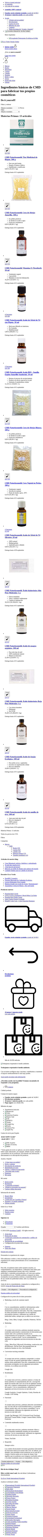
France (13, 1498)
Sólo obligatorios (13, 1289)
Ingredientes (8, 1198)
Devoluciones (13, 22)
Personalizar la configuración (28, 1289)
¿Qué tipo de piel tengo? (12, 867)
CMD (10, 846)
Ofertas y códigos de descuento (14, 1169)
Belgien (14, 1532)
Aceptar (4, 1289)
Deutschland (19, 1491)
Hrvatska (15, 1503)
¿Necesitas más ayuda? (12, 1171)
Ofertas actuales (10, 1203)
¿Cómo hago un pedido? (12, 1162)
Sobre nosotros (9, 1210)
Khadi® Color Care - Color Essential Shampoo (20, 901)
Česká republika (22, 1522)
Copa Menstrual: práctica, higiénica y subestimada (20, 863)
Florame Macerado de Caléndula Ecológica (18, 880)
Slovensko (16, 1520)
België (13, 1529)
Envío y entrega (10, 1164)
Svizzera (15, 1516)
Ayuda (7, 18)
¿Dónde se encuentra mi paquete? (15, 1187)
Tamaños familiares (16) (20, 855)
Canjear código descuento (13, 1189)
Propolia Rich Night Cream (13, 897)
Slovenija (16, 1496)
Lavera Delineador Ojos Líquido (15, 882)
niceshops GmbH (15, 1230)
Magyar (14, 1507)
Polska (13, 1505)
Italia (11, 1489)
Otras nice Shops (10, 1248)
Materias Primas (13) (19, 853)
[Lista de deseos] (6, 59)
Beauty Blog (9, 1196)
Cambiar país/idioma (22, 1227)
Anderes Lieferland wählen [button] (9, 1482)
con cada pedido (19, 15)
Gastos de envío (14, 24)
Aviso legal (8, 1234)
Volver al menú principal (12, 2)
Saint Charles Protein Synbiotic (14, 899)
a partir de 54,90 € (21, 13)
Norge (13, 1534)
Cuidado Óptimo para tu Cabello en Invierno (19, 870)
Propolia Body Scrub (11, 894)
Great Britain (19, 1492)
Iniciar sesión (9, 1182)
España (13, 1494)
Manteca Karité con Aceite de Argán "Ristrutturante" (21, 884)
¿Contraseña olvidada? (12, 1185)
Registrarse (8, 1183)
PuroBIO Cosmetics (11, 878)
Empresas (8, 1173)
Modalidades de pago (11, 1168)
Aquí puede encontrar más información (13, 1077)
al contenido (8, 4)
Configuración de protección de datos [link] (16, 1243)
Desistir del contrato (7, 1252)
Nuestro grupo (9, 1212)
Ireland (13, 1523)
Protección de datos (11, 1236)
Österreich (16, 1487)
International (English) (28, 1485)
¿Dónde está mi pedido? (16, 20)
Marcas (7, 844)
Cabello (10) (17, 852)
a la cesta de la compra (12, 6)
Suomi (13, 1509)
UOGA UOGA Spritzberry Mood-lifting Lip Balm (21, 895)
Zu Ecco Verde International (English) (13, 1478)
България (16, 1511)
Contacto (11, 27)
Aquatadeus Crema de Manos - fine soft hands (19, 886)
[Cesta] (23, 61)
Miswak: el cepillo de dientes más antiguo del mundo (21, 869)
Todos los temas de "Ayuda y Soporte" (21, 29)
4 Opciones (8, 314)
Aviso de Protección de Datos (15, 1286)
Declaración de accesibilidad (14, 1241)
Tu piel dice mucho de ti (12, 865)
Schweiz (15, 1512)
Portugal (14, 1531)
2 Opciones (8, 366)
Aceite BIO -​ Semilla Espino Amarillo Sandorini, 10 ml (22, 373)
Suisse (13, 1514)
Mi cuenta (8, 1175)
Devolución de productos (13, 1166)
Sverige (14, 1502)
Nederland (16, 1525)
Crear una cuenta (10, 55)
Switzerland (18, 1518)
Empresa (7, 1246)
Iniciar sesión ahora (11, 49)
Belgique (15, 1527)
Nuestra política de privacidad (10, 1293)
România (15, 1500)
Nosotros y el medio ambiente (14, 1201)
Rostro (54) (16, 848)
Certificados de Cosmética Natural (15, 1199)
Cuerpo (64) (16, 850)
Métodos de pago (14, 25)
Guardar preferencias (8, 1461)
